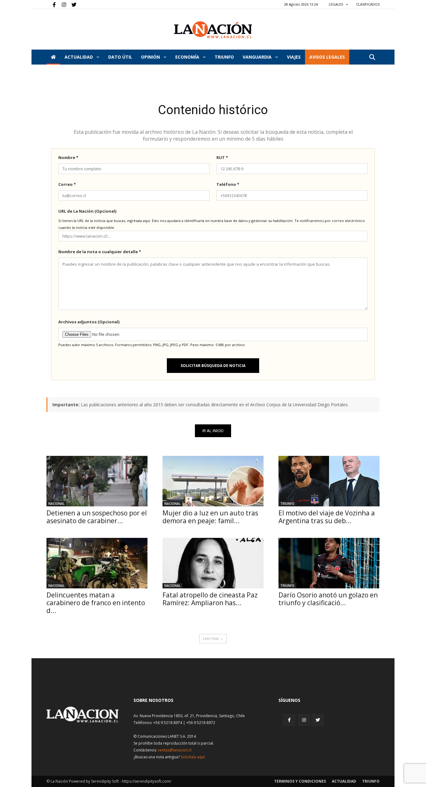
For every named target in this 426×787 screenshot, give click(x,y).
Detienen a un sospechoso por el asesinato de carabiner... (96, 517)
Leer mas (211, 638)
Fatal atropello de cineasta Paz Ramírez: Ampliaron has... (210, 599)
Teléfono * (227, 184)
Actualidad (79, 57)
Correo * (67, 184)
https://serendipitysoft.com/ (146, 781)
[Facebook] (51, 4)
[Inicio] (53, 57)
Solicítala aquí (193, 757)
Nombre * (68, 157)
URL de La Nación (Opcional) (87, 211)
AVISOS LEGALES (327, 57)
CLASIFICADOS (368, 4)
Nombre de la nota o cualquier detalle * (99, 251)
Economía (188, 57)
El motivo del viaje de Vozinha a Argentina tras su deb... (326, 517)
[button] (372, 57)
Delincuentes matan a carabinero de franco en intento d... (95, 603)
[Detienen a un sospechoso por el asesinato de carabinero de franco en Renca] (97, 481)
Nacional (56, 503)
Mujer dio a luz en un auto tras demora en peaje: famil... (210, 517)
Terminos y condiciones (300, 781)
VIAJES (294, 57)
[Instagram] (61, 4)
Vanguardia (258, 57)
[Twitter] (71, 4)
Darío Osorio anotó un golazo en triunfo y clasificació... (328, 599)
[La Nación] (213, 29)
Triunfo (224, 57)
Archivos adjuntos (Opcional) (88, 322)
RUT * (222, 157)
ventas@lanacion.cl (174, 750)
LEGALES (336, 4)
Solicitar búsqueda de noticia (213, 365)
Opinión (151, 57)
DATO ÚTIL (120, 57)
